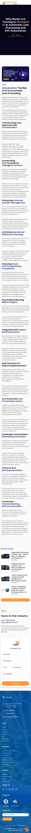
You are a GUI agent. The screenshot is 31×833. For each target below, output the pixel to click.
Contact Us (5, 741)
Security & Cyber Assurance (10, 751)
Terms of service (11, 825)
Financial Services (7, 776)
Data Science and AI (7, 762)
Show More (15, 600)
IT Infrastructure (6, 753)
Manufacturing (6, 781)
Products (4, 732)
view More (14, 560)
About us (4, 729)
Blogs (17, 35)
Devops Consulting (7, 760)
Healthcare (5, 774)
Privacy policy (21, 825)
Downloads (5, 739)
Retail (3, 779)
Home (13, 35)
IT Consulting (5, 755)
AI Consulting (5, 764)
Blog (3, 736)
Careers (4, 734)
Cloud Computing (7, 757)
